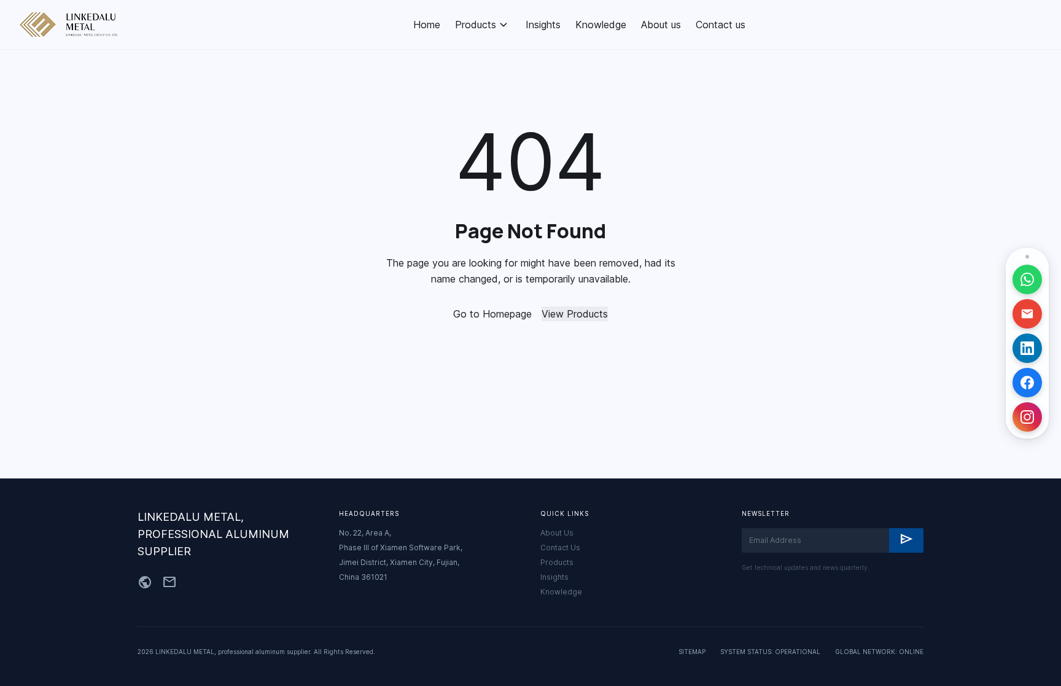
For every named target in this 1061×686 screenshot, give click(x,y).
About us (661, 24)
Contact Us (560, 547)
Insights (543, 24)
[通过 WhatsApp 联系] (1027, 279)
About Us (556, 532)
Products (475, 24)
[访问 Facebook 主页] (1027, 382)
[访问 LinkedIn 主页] (1027, 348)
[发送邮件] (1027, 314)
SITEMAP (691, 651)
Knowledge (600, 24)
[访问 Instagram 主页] (1027, 417)
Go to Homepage (492, 314)
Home (426, 24)
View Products (575, 314)
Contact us (720, 24)
